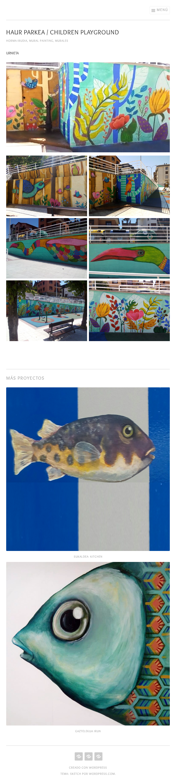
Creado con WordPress (88, 767)
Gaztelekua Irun (88, 731)
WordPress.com (102, 773)
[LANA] (88, 756)
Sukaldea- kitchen (88, 556)
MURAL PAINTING (41, 40)
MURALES (61, 40)
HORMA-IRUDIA (16, 40)
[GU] (78, 756)
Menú (162, 10)
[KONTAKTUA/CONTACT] (98, 756)
